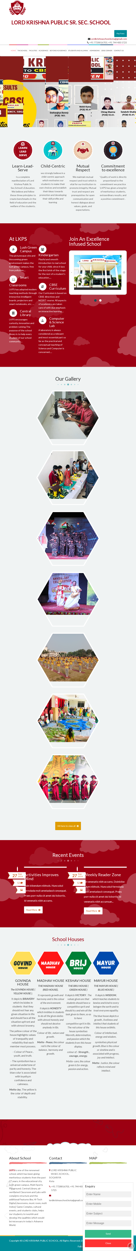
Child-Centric (53, 165)
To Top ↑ (131, 1246)
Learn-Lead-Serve (23, 167)
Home (13, 51)
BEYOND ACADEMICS (58, 51)
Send (108, 1234)
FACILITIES (33, 51)
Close (108, 1243)
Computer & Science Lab (56, 322)
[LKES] (17, 7)
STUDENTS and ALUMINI (78, 51)
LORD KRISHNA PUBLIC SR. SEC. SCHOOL (61, 22)
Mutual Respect (83, 167)
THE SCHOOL (22, 51)
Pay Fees (121, 33)
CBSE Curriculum (57, 286)
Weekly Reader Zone (102, 874)
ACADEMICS (43, 51)
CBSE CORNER (106, 51)
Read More (32, 910)
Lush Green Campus (28, 249)
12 (18, 882)
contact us (119, 51)
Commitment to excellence (113, 167)
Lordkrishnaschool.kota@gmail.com (109, 38)
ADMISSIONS (95, 51)
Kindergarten (48, 255)
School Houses (68, 939)
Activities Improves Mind (41, 876)
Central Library (25, 313)
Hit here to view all (67, 826)
